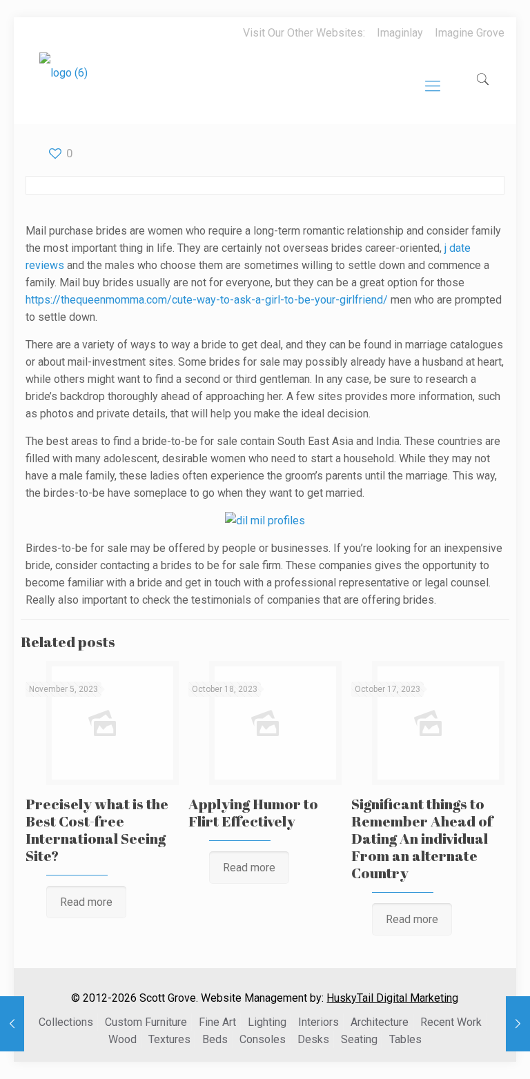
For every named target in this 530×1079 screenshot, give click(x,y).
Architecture (380, 1022)
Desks (313, 1039)
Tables (405, 1039)
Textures (169, 1039)
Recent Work (451, 1022)
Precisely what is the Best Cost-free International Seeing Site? (97, 829)
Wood (122, 1039)
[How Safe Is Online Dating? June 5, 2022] (12, 1023)
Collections (66, 1022)
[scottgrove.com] (63, 82)
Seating (359, 1039)
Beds (215, 1039)
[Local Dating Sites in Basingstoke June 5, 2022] (518, 1023)
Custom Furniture (146, 1022)
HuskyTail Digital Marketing (392, 997)
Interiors (318, 1022)
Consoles (262, 1039)
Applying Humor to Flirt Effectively (253, 812)
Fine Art (217, 1022)
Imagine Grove (469, 32)
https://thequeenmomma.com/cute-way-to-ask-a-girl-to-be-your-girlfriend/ (207, 299)
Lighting (267, 1022)
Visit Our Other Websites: (304, 32)
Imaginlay (400, 32)
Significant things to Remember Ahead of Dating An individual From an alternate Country (422, 838)
